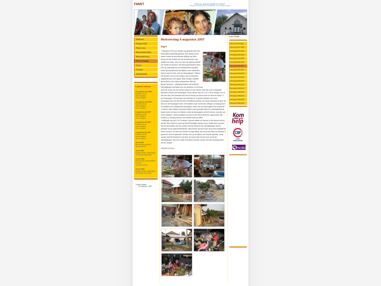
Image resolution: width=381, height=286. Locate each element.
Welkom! (140, 39)
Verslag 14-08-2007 (237, 99)
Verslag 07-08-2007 (237, 77)
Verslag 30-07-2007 (237, 47)
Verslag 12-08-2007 (237, 92)
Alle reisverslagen (237, 43)
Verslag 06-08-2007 (237, 73)
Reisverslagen (142, 61)
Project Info (141, 44)
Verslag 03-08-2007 (237, 62)
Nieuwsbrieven (143, 57)
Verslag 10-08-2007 (237, 88)
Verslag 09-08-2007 (237, 84)
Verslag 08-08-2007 (237, 81)
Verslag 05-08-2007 (237, 69)
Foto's (139, 65)
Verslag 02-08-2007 (237, 58)
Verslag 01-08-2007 (237, 54)
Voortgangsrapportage (143, 155)
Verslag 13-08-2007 (237, 96)
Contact (139, 70)
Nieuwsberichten (143, 52)
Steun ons (140, 48)
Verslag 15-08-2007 (237, 103)
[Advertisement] (238, 200)
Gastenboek (141, 74)
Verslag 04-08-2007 (237, 66)
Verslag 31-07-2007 (237, 51)
